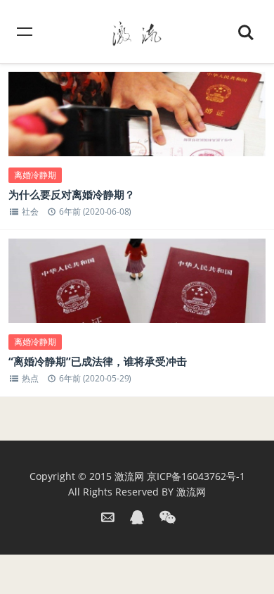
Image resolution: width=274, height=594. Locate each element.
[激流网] (137, 31)
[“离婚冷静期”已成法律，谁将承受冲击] (137, 290)
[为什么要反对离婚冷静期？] (137, 123)
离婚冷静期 (35, 175)
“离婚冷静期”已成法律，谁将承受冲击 (97, 361)
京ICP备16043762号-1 (196, 476)
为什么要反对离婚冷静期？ (71, 194)
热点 (30, 378)
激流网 (129, 476)
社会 (30, 211)
